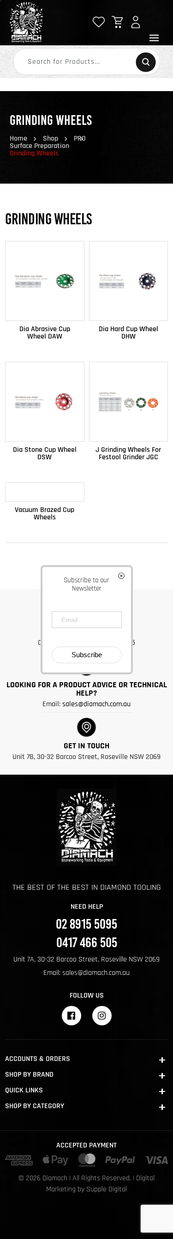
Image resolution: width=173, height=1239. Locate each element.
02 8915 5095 (86, 923)
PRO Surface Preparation (48, 142)
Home (18, 138)
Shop (50, 138)
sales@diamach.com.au (96, 704)
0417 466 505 (86, 942)
